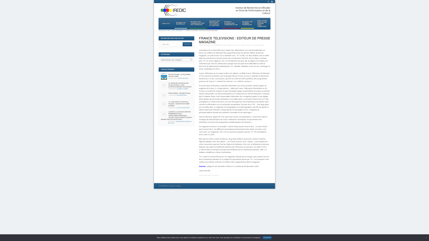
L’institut (166, 23)
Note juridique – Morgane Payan (179, 93)
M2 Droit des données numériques (247, 23)
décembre (179, 30)
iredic (208, 45)
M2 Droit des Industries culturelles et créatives (214, 23)
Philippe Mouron (183, 78)
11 (184, 30)
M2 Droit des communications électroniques (197, 23)
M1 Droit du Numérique (181, 23)
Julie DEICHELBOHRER (183, 107)
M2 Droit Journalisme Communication (231, 23)
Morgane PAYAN (181, 95)
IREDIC (169, 30)
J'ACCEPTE (267, 237)
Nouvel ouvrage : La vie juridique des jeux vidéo (179, 75)
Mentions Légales (175, 186)
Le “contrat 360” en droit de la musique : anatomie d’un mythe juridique (179, 104)
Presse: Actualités (233, 45)
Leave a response (258, 45)
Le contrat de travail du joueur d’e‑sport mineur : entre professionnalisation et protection (180, 85)
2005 (173, 30)
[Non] (426, 238)
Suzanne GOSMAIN (182, 89)
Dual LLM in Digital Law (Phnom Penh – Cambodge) (262, 23)
